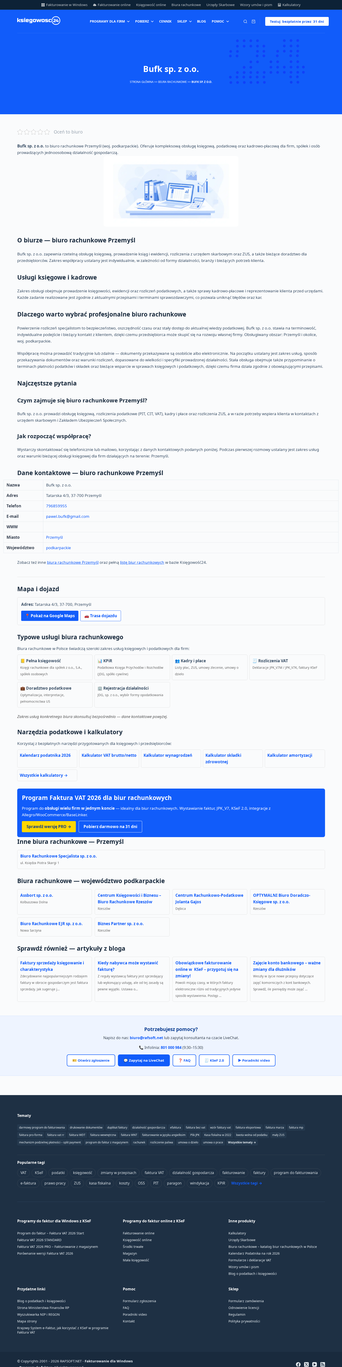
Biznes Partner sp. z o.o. (121, 923)
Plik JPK (194, 1135)
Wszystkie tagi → (246, 1183)
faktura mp (296, 1127)
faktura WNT (129, 1135)
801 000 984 (171, 1047)
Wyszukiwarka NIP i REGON (38, 1314)
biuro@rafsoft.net (146, 1037)
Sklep (182, 21)
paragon (174, 1183)
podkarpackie (58, 547)
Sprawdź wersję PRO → (49, 826)
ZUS (77, 1183)
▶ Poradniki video (254, 1060)
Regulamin (236, 1314)
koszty (124, 1183)
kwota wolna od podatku (251, 1135)
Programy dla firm (107, 21)
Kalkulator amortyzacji (289, 755)
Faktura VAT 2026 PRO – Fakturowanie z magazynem (57, 1246)
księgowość (82, 1172)
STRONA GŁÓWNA (142, 82)
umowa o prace (213, 1142)
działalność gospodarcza (193, 1172)
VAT (23, 1172)
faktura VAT (154, 1172)
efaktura (175, 1127)
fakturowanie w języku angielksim (163, 1135)
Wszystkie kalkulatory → (44, 775)
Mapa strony (27, 1321)
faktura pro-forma (30, 1135)
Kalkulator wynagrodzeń (168, 755)
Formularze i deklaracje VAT (249, 1260)
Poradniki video (135, 1314)
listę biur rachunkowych (142, 562)
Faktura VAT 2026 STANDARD (39, 1240)
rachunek (139, 1142)
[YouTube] (314, 1364)
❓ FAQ (184, 1060)
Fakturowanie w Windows (66, 4)
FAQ (126, 1307)
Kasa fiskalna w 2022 (217, 1135)
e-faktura (28, 1183)
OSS (141, 1183)
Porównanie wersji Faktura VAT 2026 (45, 1253)
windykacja (199, 1183)
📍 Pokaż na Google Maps (50, 615)
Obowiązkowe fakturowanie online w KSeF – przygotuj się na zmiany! (206, 969)
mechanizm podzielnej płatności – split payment (50, 1142)
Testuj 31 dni (297, 21)
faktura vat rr (55, 1135)
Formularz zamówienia (246, 1301)
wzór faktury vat (220, 1127)
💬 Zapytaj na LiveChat (144, 1060)
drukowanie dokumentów (86, 1127)
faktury (259, 1172)
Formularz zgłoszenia (139, 1301)
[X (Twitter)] (306, 1364)
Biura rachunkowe (186, 4)
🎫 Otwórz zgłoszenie (91, 1060)
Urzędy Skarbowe (220, 4)
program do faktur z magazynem (107, 1142)
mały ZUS (278, 1135)
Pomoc (218, 21)
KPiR (221, 1183)
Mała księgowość (136, 1260)
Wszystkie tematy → (242, 1142)
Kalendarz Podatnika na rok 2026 (254, 1253)
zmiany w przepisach (118, 1172)
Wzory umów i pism (256, 4)
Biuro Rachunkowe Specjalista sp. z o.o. (58, 856)
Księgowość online (151, 4)
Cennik (165, 21)
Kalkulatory (291, 4)
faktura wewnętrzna (103, 1135)
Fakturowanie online (114, 4)
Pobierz (142, 21)
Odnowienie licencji (243, 1307)
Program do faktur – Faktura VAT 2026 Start (50, 1233)
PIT (156, 1183)
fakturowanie (233, 1172)
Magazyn (130, 1253)
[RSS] (322, 1364)
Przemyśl (54, 537)
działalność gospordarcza (148, 1127)
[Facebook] (298, 1364)
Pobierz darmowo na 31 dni (110, 826)
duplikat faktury (117, 1127)
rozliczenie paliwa (161, 1142)
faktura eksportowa (248, 1127)
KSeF (39, 1172)
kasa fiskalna (100, 1183)
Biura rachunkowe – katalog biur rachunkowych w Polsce (272, 1246)
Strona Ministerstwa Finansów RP (43, 1307)
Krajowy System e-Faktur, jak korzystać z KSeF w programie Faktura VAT (62, 1330)
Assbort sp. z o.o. (36, 895)
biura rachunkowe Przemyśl (73, 562)
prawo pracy (55, 1183)
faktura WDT (77, 1135)
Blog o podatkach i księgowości (252, 1273)
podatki (58, 1172)
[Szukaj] (245, 21)
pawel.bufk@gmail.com (67, 516)
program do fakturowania (296, 1172)
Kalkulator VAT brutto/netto (109, 755)
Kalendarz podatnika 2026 (45, 755)
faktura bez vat (195, 1127)
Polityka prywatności (244, 1321)
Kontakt (129, 1321)
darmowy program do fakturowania (42, 1127)
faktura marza (275, 1127)
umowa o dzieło (188, 1142)
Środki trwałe (133, 1246)
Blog (201, 21)
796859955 (56, 506)
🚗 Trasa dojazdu (100, 615)
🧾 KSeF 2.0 (214, 1060)
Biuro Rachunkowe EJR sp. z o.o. (51, 923)
